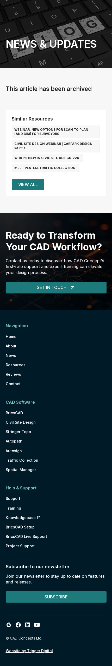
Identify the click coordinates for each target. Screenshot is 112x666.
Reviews (13, 374)
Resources (16, 365)
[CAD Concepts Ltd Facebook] (18, 625)
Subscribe (56, 596)
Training (13, 508)
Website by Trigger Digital (29, 650)
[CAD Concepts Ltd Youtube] (37, 625)
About (11, 346)
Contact (13, 383)
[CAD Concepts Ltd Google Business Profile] (9, 625)
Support (13, 498)
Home (11, 336)
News (11, 355)
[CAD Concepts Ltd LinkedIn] (27, 625)
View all (28, 184)
